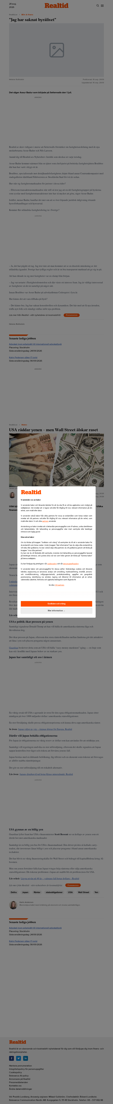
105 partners (59, 585)
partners (45, 521)
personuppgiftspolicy (70, 564)
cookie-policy (52, 564)
